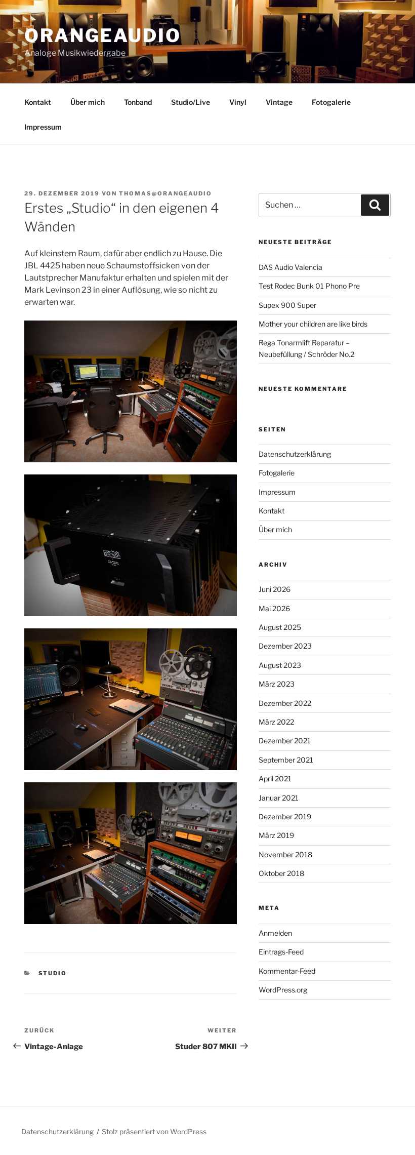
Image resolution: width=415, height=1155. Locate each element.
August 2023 (280, 665)
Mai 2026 (274, 608)
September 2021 (286, 759)
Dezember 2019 (285, 816)
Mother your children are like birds (313, 324)
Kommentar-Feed (287, 971)
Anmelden (275, 933)
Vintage (279, 102)
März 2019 (276, 835)
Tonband (138, 102)
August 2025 (280, 627)
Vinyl (237, 102)
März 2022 (276, 722)
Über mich (87, 102)
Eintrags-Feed (281, 951)
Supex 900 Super (287, 305)
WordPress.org (283, 989)
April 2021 (275, 778)
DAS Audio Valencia (290, 267)
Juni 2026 (274, 589)
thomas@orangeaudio (165, 193)
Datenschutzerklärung (295, 454)
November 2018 (285, 854)
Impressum (43, 127)
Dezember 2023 (285, 646)
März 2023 (277, 684)
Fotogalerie (331, 102)
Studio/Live (190, 102)
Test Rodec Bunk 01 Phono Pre (309, 286)
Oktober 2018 (281, 873)
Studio (52, 973)
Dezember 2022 (285, 703)
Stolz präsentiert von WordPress (154, 1131)
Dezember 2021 (285, 740)
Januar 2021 (279, 797)
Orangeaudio (102, 35)
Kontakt (37, 102)
